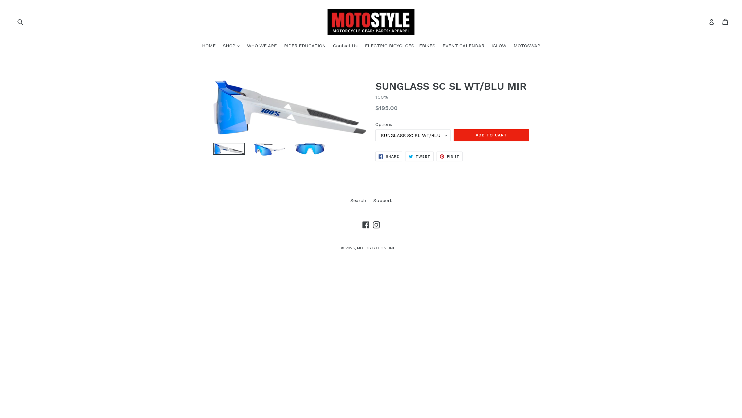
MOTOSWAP (527, 45)
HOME (209, 45)
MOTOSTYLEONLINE (376, 248)
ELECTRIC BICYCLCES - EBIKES (400, 45)
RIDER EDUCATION (305, 45)
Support (382, 200)
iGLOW (499, 45)
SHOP (233, 45)
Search (358, 200)
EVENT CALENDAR (463, 45)
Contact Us (345, 45)
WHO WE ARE (262, 45)
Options (383, 124)
